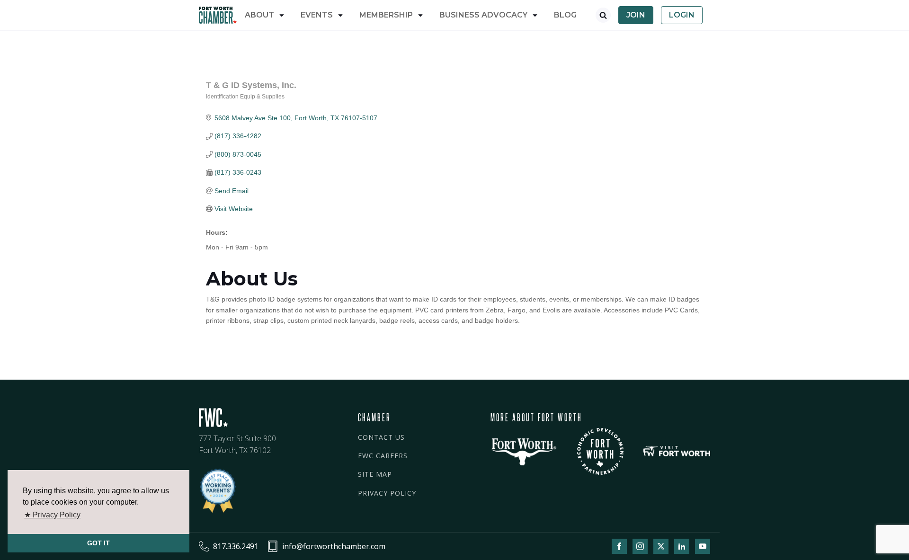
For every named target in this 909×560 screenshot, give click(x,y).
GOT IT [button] (98, 543)
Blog (565, 14)
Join (635, 14)
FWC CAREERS (383, 455)
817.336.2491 (235, 546)
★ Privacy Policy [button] (52, 515)
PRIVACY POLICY (387, 493)
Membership (386, 14)
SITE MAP (375, 474)
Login (682, 14)
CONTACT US (381, 437)
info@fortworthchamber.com (333, 546)
